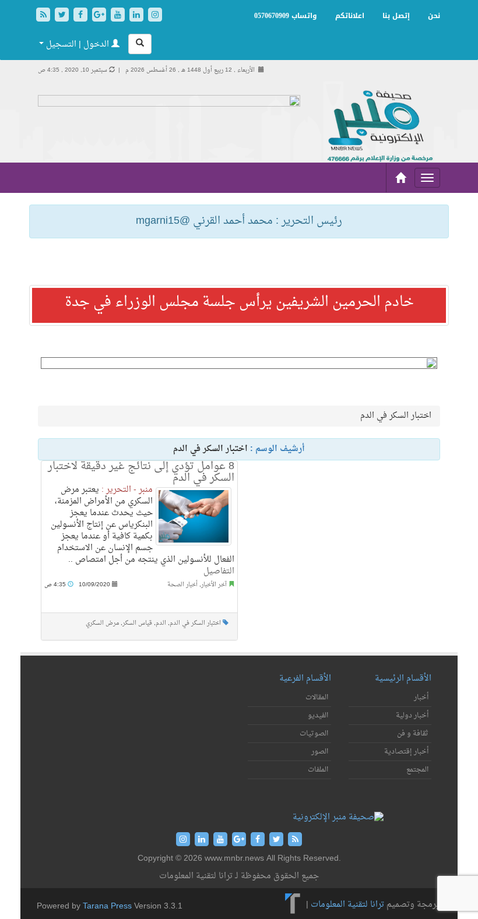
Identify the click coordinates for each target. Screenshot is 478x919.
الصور (319, 751)
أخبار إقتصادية (406, 751)
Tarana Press (107, 906)
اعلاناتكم (349, 15)
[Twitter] (63, 16)
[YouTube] (119, 16)
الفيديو (318, 715)
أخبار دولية (412, 715)
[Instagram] (155, 16)
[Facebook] (81, 16)
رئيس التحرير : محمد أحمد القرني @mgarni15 (239, 221)
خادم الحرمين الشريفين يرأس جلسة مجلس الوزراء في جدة (239, 302)
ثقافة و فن (412, 733)
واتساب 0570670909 (285, 15)
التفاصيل (218, 571)
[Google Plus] (100, 16)
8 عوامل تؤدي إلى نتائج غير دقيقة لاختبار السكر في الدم (141, 472)
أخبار (421, 697)
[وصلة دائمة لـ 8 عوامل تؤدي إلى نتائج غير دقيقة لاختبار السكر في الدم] (193, 516)
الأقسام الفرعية (305, 678)
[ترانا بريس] (293, 905)
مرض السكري (102, 623)
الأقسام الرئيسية (403, 678)
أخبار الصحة (182, 584)
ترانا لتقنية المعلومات (347, 905)
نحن (434, 15)
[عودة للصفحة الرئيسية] (379, 127)
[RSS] (44, 16)
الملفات (318, 769)
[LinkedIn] (137, 16)
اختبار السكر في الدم (195, 623)
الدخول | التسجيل (77, 44)
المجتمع (417, 769)
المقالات (316, 697)
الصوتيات (314, 733)
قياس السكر (137, 623)
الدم (161, 623)
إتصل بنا (396, 15)
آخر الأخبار (214, 584)
